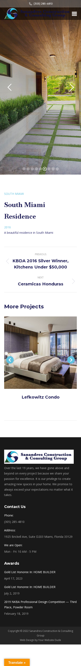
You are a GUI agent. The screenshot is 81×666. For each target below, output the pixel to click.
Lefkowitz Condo (41, 397)
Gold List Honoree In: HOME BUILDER (29, 572)
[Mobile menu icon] (74, 13)
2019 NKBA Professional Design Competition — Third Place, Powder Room (40, 604)
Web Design (27, 640)
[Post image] (40, 352)
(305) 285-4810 (43, 3)
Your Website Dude (49, 640)
